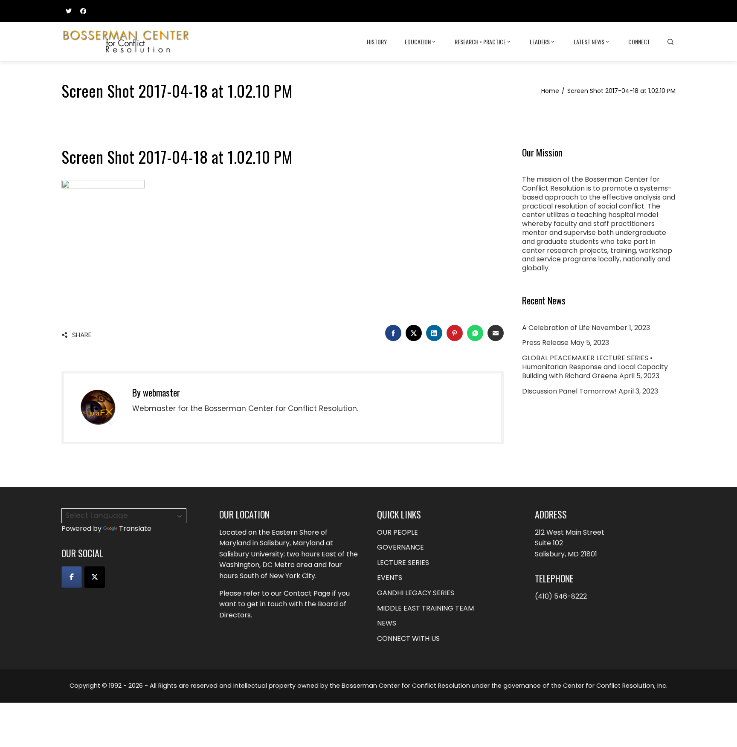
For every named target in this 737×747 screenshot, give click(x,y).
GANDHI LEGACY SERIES (415, 593)
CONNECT (639, 41)
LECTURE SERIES (403, 562)
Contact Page (307, 593)
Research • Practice (480, 41)
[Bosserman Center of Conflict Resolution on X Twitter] (94, 577)
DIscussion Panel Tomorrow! (569, 391)
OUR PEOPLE (397, 532)
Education (418, 41)
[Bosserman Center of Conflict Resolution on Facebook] (71, 577)
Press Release (545, 342)
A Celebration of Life (556, 328)
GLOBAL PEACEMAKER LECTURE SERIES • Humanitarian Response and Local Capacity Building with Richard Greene (595, 367)
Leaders (540, 41)
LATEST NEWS (589, 41)
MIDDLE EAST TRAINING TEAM (425, 608)
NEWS (386, 623)
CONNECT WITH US (408, 638)
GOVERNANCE (400, 547)
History (377, 41)
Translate (135, 528)
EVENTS (389, 577)
